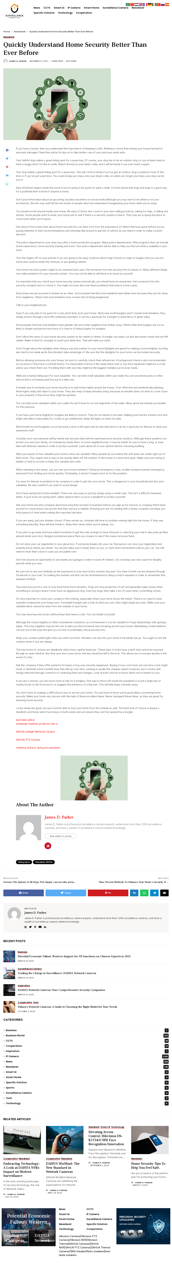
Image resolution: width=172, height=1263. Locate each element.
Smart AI (59, 7)
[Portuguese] (158, 4)
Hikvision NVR (78, 1239)
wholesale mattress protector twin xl (37, 723)
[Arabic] (128, 4)
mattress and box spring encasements (38, 747)
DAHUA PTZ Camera (28, 739)
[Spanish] (167, 4)
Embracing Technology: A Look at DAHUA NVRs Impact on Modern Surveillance (21, 1170)
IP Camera (74, 7)
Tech (86, 1098)
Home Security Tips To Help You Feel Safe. (148, 1166)
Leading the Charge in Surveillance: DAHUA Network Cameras (57, 973)
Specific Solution (44, 12)
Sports (86, 1087)
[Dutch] (137, 4)
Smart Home (91, 7)
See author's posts (61, 836)
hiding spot (24, 862)
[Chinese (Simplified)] (132, 4)
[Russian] (163, 4)
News (37, 7)
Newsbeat (138, 7)
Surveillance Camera (115, 7)
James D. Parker (18, 61)
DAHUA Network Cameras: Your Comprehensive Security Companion (61, 990)
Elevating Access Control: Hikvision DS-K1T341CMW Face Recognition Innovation (106, 1138)
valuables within (44, 862)
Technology (65, 12)
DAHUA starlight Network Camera (35, 731)
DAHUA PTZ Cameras (78, 1247)
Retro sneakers (95, 1251)
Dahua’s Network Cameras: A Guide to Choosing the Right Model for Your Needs (67, 1007)
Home (6, 31)
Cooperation (84, 12)
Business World (87, 1035)
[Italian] (154, 4)
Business (86, 1030)
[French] (145, 4)
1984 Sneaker (78, 1251)
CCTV (47, 7)
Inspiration (86, 1051)
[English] (141, 4)
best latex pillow (25, 719)
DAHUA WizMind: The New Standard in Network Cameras (63, 1168)
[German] (150, 4)
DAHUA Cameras (79, 1243)
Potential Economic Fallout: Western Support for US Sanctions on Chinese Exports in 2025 (74, 956)
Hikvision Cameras (69, 1236)
